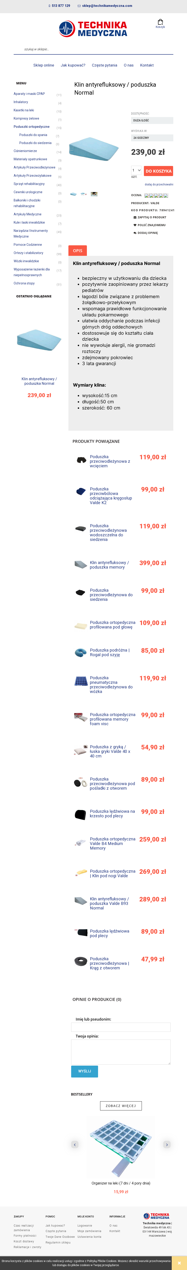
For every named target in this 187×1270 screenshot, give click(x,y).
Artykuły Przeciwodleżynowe (34, 167)
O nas (113, 1225)
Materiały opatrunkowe (30, 159)
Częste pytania (56, 1231)
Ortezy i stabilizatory (28, 253)
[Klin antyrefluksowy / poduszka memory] (81, 565)
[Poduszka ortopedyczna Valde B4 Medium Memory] (81, 841)
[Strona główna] (93, 28)
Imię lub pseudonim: (93, 1019)
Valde (155, 203)
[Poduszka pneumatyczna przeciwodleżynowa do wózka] (81, 681)
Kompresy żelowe (26, 118)
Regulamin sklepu (58, 1242)
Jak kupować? (55, 1225)
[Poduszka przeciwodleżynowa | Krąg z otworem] (81, 961)
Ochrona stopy (24, 283)
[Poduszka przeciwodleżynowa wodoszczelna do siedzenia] (81, 528)
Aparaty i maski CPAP (29, 94)
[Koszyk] (160, 21)
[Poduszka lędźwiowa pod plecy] (81, 932)
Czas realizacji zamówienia (24, 1228)
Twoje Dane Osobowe (60, 1236)
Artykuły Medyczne (28, 214)
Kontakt (114, 1231)
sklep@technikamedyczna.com (107, 6)
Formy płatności (25, 1235)
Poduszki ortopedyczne (31, 126)
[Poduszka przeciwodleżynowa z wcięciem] (81, 460)
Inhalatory (21, 102)
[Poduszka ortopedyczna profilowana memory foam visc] (81, 717)
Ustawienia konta (89, 1236)
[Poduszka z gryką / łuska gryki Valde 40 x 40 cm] (81, 750)
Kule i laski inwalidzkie (29, 222)
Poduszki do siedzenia (35, 143)
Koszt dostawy (24, 1241)
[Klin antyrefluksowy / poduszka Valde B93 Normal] (81, 901)
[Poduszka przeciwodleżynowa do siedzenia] (81, 593)
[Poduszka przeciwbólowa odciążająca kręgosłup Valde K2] (81, 491)
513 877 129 (61, 6)
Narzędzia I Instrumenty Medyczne (31, 233)
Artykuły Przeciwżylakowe (33, 175)
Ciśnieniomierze (25, 151)
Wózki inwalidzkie (26, 261)
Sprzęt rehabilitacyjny (29, 184)
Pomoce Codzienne (28, 244)
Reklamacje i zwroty (28, 1247)
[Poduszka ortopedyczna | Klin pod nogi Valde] (81, 872)
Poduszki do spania (33, 135)
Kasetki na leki (24, 110)
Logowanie (85, 1225)
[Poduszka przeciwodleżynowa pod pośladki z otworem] (81, 782)
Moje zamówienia (89, 1231)
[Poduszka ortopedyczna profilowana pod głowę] (81, 625)
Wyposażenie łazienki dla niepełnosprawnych (32, 272)
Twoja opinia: (87, 1036)
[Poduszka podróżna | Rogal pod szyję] (81, 653)
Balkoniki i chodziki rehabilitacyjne (27, 203)
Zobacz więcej (121, 1106)
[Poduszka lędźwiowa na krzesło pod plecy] (81, 815)
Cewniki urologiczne (28, 192)
